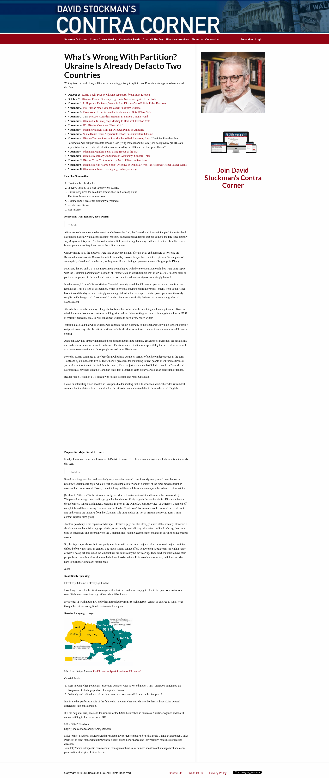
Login (258, 39)
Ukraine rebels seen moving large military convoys (110, 169)
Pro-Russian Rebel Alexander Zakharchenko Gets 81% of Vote (117, 112)
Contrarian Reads (129, 39)
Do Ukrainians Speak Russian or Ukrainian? (117, 671)
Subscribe (247, 39)
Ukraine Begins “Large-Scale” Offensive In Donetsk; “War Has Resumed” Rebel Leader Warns (135, 164)
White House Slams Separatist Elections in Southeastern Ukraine (118, 134)
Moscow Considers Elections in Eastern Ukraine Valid (118, 116)
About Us (197, 39)
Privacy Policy (218, 773)
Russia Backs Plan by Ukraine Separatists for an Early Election (116, 94)
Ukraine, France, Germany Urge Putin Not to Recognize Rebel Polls (119, 99)
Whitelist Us (195, 773)
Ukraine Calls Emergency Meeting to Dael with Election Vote (116, 121)
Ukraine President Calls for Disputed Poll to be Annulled (113, 129)
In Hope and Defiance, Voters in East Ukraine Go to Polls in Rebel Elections (124, 103)
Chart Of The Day (153, 39)
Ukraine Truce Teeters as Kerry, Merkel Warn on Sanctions (115, 160)
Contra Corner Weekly (103, 39)
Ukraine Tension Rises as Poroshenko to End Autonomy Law (116, 138)
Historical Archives (177, 39)
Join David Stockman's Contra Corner (233, 177)
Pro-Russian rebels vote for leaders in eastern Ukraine (112, 107)
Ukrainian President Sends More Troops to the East (110, 151)
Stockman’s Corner (75, 39)
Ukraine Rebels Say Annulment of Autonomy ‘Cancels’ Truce (116, 155)
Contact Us (212, 39)
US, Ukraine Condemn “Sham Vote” (103, 125)
